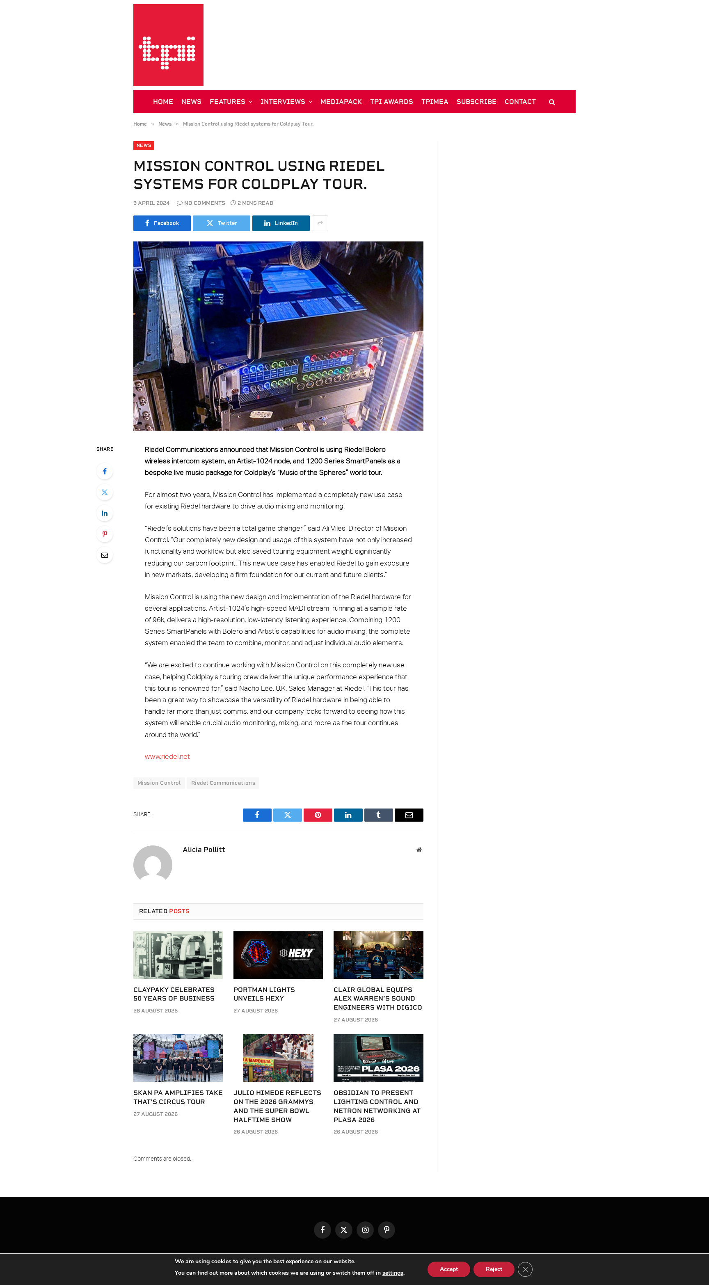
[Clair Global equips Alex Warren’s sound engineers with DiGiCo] (378, 955)
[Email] (104, 555)
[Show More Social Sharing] (320, 223)
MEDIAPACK (341, 101)
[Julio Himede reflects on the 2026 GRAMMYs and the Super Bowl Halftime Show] (278, 1058)
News (144, 145)
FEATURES (227, 101)
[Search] (551, 101)
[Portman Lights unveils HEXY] (278, 955)
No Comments (204, 203)
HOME (163, 101)
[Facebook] (104, 471)
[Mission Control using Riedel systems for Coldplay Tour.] (278, 336)
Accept (449, 1269)
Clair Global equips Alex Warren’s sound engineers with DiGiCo (378, 999)
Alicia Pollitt (204, 849)
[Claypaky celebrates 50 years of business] (178, 955)
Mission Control (159, 783)
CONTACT (520, 101)
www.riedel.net (167, 757)
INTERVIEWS (283, 101)
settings (392, 1273)
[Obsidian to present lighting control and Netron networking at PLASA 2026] (378, 1058)
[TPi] (168, 45)
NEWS (191, 101)
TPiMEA (434, 101)
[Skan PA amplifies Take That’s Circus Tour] (178, 1058)
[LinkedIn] (104, 513)
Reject (494, 1269)
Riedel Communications (223, 783)
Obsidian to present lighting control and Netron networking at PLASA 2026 (377, 1106)
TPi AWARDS (391, 101)
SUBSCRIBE (476, 101)
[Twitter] (104, 492)
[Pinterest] (104, 534)
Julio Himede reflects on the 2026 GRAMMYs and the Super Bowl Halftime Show (277, 1106)
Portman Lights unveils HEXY (264, 994)
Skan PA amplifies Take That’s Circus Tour (178, 1097)
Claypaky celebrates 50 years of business (174, 994)
